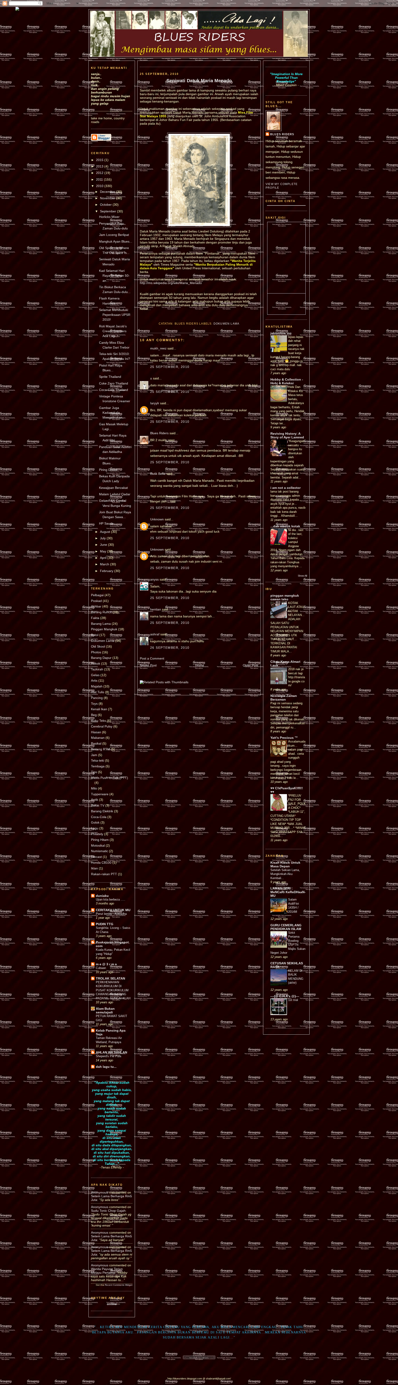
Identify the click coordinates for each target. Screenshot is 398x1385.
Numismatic (99, 851)
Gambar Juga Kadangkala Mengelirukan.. (111, 413)
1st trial (293, 1000)
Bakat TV (97, 805)
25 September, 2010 (170, 367)
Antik (94, 799)
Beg (94, 715)
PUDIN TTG (104, 924)
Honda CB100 (101, 862)
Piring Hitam (100, 840)
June (104, 544)
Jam (94, 755)
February (107, 571)
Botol (94, 635)
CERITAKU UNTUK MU (113, 910)
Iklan (94, 868)
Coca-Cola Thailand (113, 390)
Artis (94, 680)
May (103, 551)
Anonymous (99, 1192)
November (108, 198)
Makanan (98, 737)
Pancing (97, 698)
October (106, 204)
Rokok (95, 663)
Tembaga (98, 766)
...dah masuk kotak (285, 526)
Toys (94, 703)
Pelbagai (97, 595)
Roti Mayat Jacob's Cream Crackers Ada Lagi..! (113, 331)
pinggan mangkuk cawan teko (284, 597)
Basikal (96, 743)
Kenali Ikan (99, 709)
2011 (100, 179)
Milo (94, 788)
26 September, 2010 (170, 647)
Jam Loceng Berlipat (114, 235)
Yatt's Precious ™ (284, 737)
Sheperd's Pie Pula (108, 1056)
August (105, 532)
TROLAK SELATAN (110, 978)
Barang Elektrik (102, 811)
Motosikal (98, 845)
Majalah (96, 686)
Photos (96, 652)
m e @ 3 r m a (106, 964)
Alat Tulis (97, 692)
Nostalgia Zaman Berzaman (283, 697)
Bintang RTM (100, 749)
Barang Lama (101, 623)
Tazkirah (97, 669)
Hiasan (96, 732)
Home (199, 665)
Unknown (157, 519)
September (108, 211)
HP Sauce (106, 523)
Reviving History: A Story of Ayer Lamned (287, 435)
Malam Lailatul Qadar (114, 494)
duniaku (102, 896)
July (103, 538)
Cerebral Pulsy (101, 726)
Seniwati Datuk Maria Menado (199, 80)
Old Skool (98, 646)
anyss (154, 579)
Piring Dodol (108, 470)
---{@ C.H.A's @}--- (284, 996)
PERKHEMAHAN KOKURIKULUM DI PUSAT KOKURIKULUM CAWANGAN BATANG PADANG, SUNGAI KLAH (113, 990)
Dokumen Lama (102, 641)
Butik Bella (157, 473)
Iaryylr (154, 403)
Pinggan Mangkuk (104, 629)
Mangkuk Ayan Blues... (115, 241)
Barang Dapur (101, 658)
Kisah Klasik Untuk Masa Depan (285, 864)
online (112, 1304)
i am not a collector (285, 488)
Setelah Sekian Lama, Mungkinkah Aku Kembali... (285, 874)
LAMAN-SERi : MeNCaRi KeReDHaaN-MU (288, 892)
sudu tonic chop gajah (108, 1210)
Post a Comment (152, 658)
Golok (95, 822)
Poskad (96, 601)
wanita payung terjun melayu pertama (107, 1270)
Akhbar (96, 606)
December (108, 192)
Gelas (95, 675)
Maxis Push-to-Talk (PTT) (109, 778)
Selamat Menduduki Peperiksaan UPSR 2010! (114, 315)
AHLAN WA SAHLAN (111, 1052)
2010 (100, 186)
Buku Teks (98, 720)
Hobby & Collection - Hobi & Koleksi (286, 381)
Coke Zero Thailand (113, 383)
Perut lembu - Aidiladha (111, 914)
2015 (100, 160)
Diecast (96, 857)
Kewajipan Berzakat (113, 488)
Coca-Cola (98, 817)
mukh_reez (158, 348)
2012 (100, 173)
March (105, 564)
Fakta (95, 618)
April (103, 558)
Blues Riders (159, 433)
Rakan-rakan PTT (104, 874)
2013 (100, 166)
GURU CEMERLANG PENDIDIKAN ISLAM (285, 927)
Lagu (94, 828)
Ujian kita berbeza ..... (110, 899)
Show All (302, 575)
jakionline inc (281, 333)
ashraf (154, 634)
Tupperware (99, 794)
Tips (94, 772)
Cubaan (101, 968)
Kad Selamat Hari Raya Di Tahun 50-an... (114, 275)
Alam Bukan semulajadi (105, 1010)
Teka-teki (97, 760)
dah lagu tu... (106, 1066)
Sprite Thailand (110, 377)
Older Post (250, 665)
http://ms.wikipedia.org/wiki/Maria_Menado (171, 283)
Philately (97, 834)
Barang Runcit (101, 612)
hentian (155, 609)
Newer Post (148, 665)
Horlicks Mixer (109, 217)
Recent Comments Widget (118, 1285)
